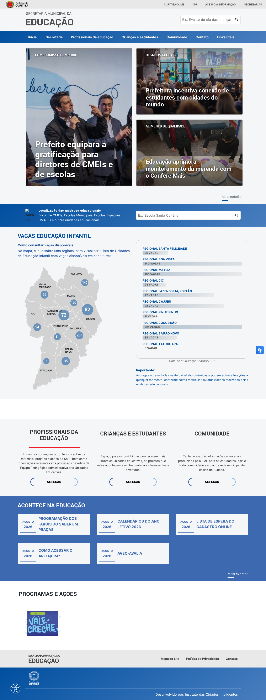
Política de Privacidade (202, 658)
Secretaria (54, 37)
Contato (202, 37)
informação (220, 4)
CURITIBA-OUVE (174, 4)
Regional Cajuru (157, 301)
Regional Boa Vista (159, 259)
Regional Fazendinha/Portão (167, 291)
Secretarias (253, 4)
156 (194, 4)
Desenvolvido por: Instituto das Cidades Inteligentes (196, 694)
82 (87, 309)
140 (84, 282)
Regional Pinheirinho (160, 312)
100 (73, 303)
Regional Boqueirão (160, 322)
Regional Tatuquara (160, 344)
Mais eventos (238, 574)
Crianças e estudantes (140, 37)
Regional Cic (153, 280)
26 (45, 294)
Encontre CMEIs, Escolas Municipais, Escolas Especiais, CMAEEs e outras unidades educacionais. (79, 215)
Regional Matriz (156, 270)
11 (57, 336)
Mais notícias (232, 197)
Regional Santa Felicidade (165, 248)
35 (66, 360)
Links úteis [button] (226, 37)
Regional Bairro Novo (161, 333)
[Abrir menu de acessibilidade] (15, 688)
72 (63, 315)
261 (79, 335)
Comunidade (176, 37)
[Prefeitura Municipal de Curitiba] (34, 678)
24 (37, 327)
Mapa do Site (170, 658)
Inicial (32, 37)
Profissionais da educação (92, 37)
